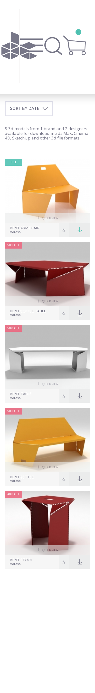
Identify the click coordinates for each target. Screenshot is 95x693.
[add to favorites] (64, 230)
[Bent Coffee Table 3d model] (47, 274)
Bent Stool (21, 559)
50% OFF (13, 245)
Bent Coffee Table (28, 311)
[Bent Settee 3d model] (47, 440)
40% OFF (13, 494)
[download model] (79, 230)
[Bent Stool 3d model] (47, 523)
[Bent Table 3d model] (47, 357)
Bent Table (21, 393)
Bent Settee (22, 477)
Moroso (15, 232)
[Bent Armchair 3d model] (47, 191)
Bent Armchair (24, 228)
